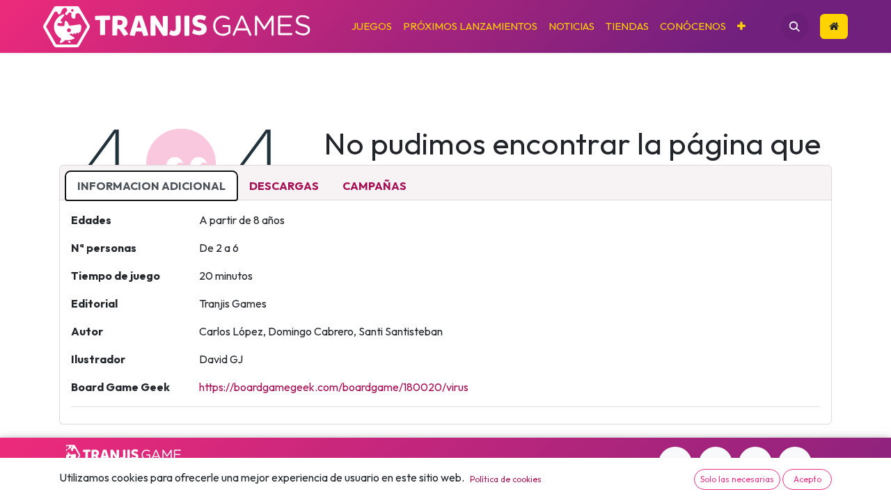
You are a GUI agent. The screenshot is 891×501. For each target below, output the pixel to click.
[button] (795, 26)
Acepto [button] (807, 479)
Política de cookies (506, 479)
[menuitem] (371, 26)
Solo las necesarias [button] (737, 479)
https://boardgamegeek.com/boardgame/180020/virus (333, 387)
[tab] (151, 185)
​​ (834, 27)
